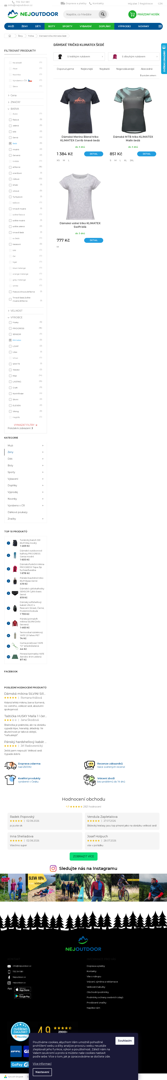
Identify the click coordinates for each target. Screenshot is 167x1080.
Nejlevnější (87, 68)
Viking (27, 411)
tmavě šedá (27, 232)
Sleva (27, 86)
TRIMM (27, 369)
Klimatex (27, 340)
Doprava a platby (76, 3)
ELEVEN (27, 405)
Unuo (27, 357)
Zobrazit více (83, 856)
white (27, 285)
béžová (27, 202)
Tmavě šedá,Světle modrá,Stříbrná (27, 299)
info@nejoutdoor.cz (22, 966)
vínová (27, 190)
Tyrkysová (27, 196)
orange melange (27, 273)
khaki (27, 184)
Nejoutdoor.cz (19, 977)
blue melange (27, 267)
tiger (27, 261)
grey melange (27, 279)
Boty (10, 465)
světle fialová (27, 214)
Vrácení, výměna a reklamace (102, 981)
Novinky (12, 498)
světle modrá (27, 220)
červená (27, 155)
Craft (27, 387)
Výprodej (13, 492)
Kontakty (98, 3)
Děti (10, 458)
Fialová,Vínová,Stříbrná (27, 291)
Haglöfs (27, 417)
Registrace (146, 3)
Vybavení (13, 478)
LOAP (27, 346)
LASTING (27, 381)
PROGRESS (27, 328)
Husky (27, 322)
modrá (27, 149)
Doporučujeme (65, 68)
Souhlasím (125, 1040)
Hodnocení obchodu (83, 799)
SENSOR (27, 334)
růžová (27, 178)
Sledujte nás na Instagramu (88, 868)
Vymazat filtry (24, 425)
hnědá (27, 161)
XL (125, 160)
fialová (27, 119)
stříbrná (27, 167)
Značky (12, 518)
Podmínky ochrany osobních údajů (105, 997)
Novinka (27, 74)
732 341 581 (18, 971)
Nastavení (42, 1072)
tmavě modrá (27, 208)
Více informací (42, 1063)
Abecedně (146, 68)
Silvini (27, 399)
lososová (27, 244)
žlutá (27, 113)
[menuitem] (11, 26)
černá (27, 137)
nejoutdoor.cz (19, 982)
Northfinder (27, 393)
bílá (27, 131)
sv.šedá (27, 238)
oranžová (27, 173)
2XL (132, 160)
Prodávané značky (96, 1002)
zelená (27, 125)
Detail (94, 154)
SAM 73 (27, 363)
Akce (27, 68)
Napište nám (93, 1007)
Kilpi (27, 375)
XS (58, 160)
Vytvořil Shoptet (15, 1076)
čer (27, 256)
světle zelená (27, 226)
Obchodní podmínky (98, 992)
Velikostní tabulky (96, 987)
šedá (27, 143)
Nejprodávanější (125, 68)
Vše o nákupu (94, 976)
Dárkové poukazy (18, 512)
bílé (27, 250)
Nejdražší (104, 68)
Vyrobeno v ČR (27, 80)
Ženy (10, 452)
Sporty (11, 472)
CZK (160, 3)
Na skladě (27, 62)
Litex (27, 351)
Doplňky (12, 485)
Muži (10, 445)
